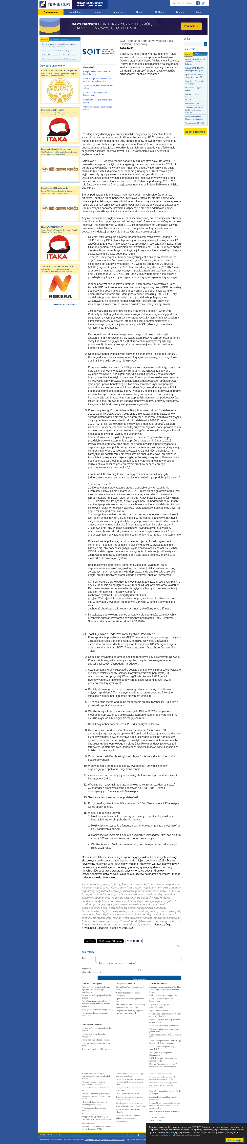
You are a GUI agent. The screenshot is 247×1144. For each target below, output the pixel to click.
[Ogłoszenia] (195, 49)
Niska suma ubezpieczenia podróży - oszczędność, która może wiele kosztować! (163, 1085)
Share (179, 946)
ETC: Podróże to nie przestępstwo (129, 1103)
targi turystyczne (88, 1123)
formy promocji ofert (157, 1117)
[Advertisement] (60, 364)
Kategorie (197, 54)
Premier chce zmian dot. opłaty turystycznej (59, 59)
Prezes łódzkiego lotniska (96, 1040)
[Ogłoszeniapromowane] (60, 65)
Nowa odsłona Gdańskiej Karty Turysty (131, 1106)
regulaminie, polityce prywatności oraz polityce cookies (174, 1135)
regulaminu (95, 972)
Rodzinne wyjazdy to (163, 995)
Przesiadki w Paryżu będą (163, 1025)
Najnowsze (44, 39)
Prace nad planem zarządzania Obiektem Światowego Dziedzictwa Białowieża (165, 989)
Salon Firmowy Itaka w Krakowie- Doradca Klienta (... (194, 109)
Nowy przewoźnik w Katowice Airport (56, 51)
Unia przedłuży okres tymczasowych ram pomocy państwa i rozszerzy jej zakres (96, 1096)
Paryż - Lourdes (155, 1120)
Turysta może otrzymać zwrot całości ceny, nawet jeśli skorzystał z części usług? (130, 1081)
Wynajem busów (122, 1121)
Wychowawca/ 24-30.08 (194, 123)
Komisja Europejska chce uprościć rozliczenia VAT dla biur (163, 1065)
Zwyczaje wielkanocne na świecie (95, 1114)
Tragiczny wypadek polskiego (97, 1049)
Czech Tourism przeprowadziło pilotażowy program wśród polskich (96, 1003)
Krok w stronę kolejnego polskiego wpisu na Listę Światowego (96, 989)
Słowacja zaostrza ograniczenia (161, 1073)
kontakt (142, 1135)
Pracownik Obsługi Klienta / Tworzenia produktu (192, 96)
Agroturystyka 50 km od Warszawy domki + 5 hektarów (195, 61)
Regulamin (86, 968)
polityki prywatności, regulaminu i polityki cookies (105, 1140)
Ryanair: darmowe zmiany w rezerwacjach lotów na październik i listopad (96, 1075)
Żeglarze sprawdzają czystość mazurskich (161, 1005)
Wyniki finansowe (158, 1010)
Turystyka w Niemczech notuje (97, 1009)
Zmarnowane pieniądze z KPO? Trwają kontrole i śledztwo (165, 1042)
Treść (84, 958)
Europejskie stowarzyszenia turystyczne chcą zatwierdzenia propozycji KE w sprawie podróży (164, 1105)
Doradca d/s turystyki (193, 103)
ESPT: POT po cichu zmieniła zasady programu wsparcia (130, 1005)
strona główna (132, 1135)
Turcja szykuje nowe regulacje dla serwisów (129, 1011)
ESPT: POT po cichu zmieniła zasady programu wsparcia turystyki (98, 79)
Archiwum (64, 39)
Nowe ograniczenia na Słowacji (128, 1094)
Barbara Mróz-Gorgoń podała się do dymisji (59, 55)
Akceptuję (234, 1140)
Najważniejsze (54, 39)
